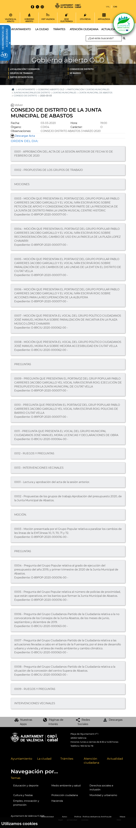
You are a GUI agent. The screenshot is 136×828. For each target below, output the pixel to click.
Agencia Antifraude (102, 817)
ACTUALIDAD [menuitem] (109, 29)
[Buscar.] (125, 38)
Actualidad (115, 758)
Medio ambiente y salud (66, 785)
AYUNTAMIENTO (26, 89)
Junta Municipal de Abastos (95, 92)
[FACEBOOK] (32, 7)
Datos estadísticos (21, 77)
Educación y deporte (25, 785)
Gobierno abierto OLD (51, 89)
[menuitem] (38, 69)
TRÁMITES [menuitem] (59, 29)
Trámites (66, 758)
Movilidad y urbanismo (103, 795)
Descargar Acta (24, 135)
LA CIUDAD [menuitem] (42, 29)
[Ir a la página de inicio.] (68, 6)
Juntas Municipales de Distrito (32, 92)
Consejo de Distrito (82, 69)
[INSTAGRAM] (42, 7)
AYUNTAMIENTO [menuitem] (21, 29)
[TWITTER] (37, 7)
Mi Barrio (75, 73)
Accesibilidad (47, 817)
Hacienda (57, 800)
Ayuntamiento (21, 758)
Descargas (116, 719)
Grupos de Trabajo (21, 73)
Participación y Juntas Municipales (88, 89)
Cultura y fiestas (23, 795)
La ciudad (44, 758)
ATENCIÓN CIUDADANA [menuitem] (84, 29)
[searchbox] (104, 38)
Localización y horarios (25, 69)
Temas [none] (15, 778)
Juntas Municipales (64, 92)
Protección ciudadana (64, 795)
